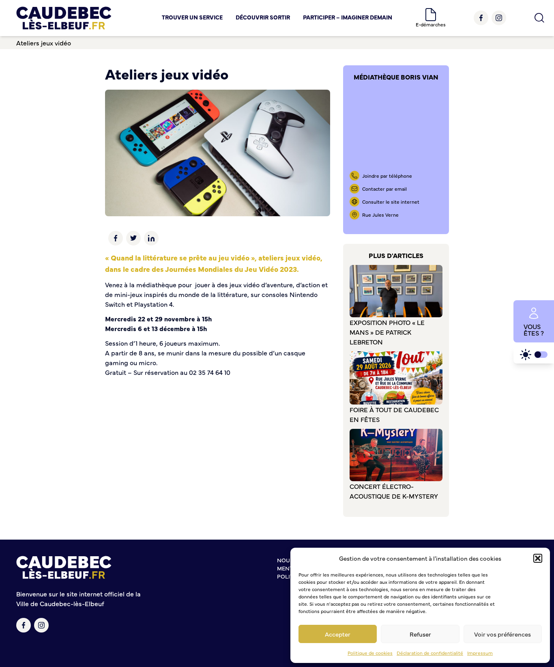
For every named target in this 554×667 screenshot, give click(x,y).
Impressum (480, 653)
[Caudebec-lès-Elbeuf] (64, 18)
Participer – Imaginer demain (347, 17)
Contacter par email (384, 188)
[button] (538, 558)
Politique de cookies (370, 653)
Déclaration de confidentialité (430, 653)
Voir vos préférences (502, 634)
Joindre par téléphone (387, 175)
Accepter (337, 634)
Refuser (420, 634)
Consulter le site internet (390, 201)
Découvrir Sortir (263, 17)
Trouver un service (192, 17)
